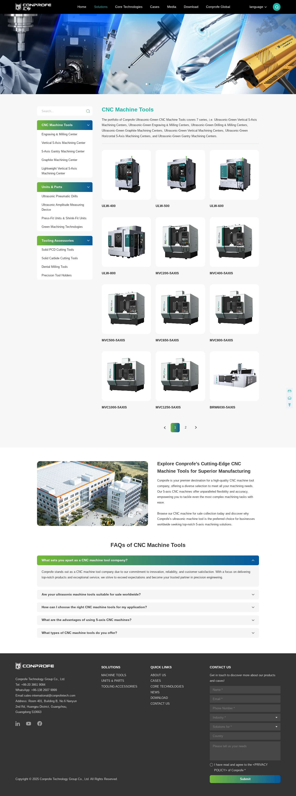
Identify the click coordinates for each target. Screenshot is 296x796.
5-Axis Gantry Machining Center (63, 151)
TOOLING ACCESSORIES (119, 686)
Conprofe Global (218, 7)
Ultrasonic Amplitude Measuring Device (63, 207)
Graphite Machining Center (59, 160)
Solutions (101, 7)
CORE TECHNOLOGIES (167, 686)
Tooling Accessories (58, 240)
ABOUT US (158, 675)
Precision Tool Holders (57, 275)
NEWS (155, 692)
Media (171, 7)
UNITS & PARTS (112, 680)
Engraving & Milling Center (59, 134)
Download (191, 7)
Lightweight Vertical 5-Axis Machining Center (59, 171)
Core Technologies (128, 7)
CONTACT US (160, 703)
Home (81, 7)
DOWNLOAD (159, 698)
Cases (154, 7)
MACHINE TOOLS (113, 675)
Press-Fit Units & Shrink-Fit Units (64, 218)
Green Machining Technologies (62, 226)
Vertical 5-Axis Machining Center (63, 143)
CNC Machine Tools (57, 125)
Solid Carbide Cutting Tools (60, 258)
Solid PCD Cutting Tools (58, 249)
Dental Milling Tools (55, 266)
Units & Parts (52, 187)
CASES (156, 680)
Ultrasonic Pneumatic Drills (60, 196)
